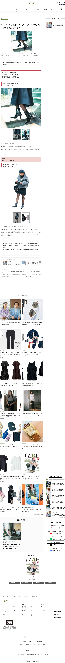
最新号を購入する (14, 582)
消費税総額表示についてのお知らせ (32, 637)
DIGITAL (30, 641)
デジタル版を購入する (26, 582)
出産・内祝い (24, 609)
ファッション (9, 9)
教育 (23, 614)
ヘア (13, 609)
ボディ (14, 610)
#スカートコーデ (20, 284)
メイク (14, 606)
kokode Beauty (28, 655)
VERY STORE (57, 608)
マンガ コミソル (40, 654)
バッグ (7, 11)
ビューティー (19, 9)
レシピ (32, 606)
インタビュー (43, 607)
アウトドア (32, 609)
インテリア (32, 607)
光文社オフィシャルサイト (42, 644)
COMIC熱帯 (29, 654)
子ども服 (23, 610)
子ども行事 (24, 613)
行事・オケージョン (32, 11)
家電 (31, 615)
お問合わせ (34, 644)
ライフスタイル (36, 9)
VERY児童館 (24, 606)
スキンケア (14, 607)
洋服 (19, 11)
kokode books (35, 655)
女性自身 (18, 654)
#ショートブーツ (12, 284)
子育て (27, 9)
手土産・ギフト (33, 613)
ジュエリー (12, 11)
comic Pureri (34, 654)
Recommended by (37, 514)
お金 (31, 614)
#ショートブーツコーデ (28, 284)
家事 (31, 611)
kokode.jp (22, 655)
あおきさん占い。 (58, 605)
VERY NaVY (57, 614)
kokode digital (41, 655)
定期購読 (50, 582)
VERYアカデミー (43, 609)
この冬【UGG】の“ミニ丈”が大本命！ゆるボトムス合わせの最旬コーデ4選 (21, 243)
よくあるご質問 (28, 644)
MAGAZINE (25, 641)
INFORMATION (39, 641)
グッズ (23, 611)
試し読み (38, 582)
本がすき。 (46, 654)
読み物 (42, 613)
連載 (41, 606)
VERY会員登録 (57, 617)
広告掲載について (21, 644)
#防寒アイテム (21, 286)
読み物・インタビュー (49, 9)
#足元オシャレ (37, 284)
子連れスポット (24, 607)
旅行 (31, 610)
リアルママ (24, 615)
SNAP (39, 11)
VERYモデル (43, 610)
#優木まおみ (5, 284)
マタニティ (44, 11)
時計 (16, 11)
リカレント (43, 611)
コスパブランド (24, 11)
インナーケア (15, 611)
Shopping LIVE (58, 611)
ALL (1, 11)
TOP (1, 596)
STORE (34, 641)
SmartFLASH (23, 654)
